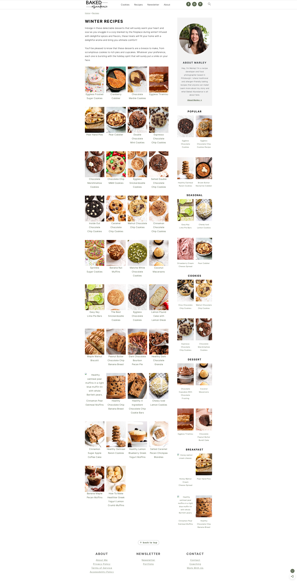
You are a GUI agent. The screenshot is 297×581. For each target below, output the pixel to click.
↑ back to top (148, 542)
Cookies (125, 4)
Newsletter (153, 4)
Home (87, 13)
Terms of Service (101, 568)
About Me (102, 560)
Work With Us (195, 568)
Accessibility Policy (102, 572)
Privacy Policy (101, 564)
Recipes (138, 4)
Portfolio (148, 564)
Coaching (195, 564)
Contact (195, 560)
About (167, 4)
